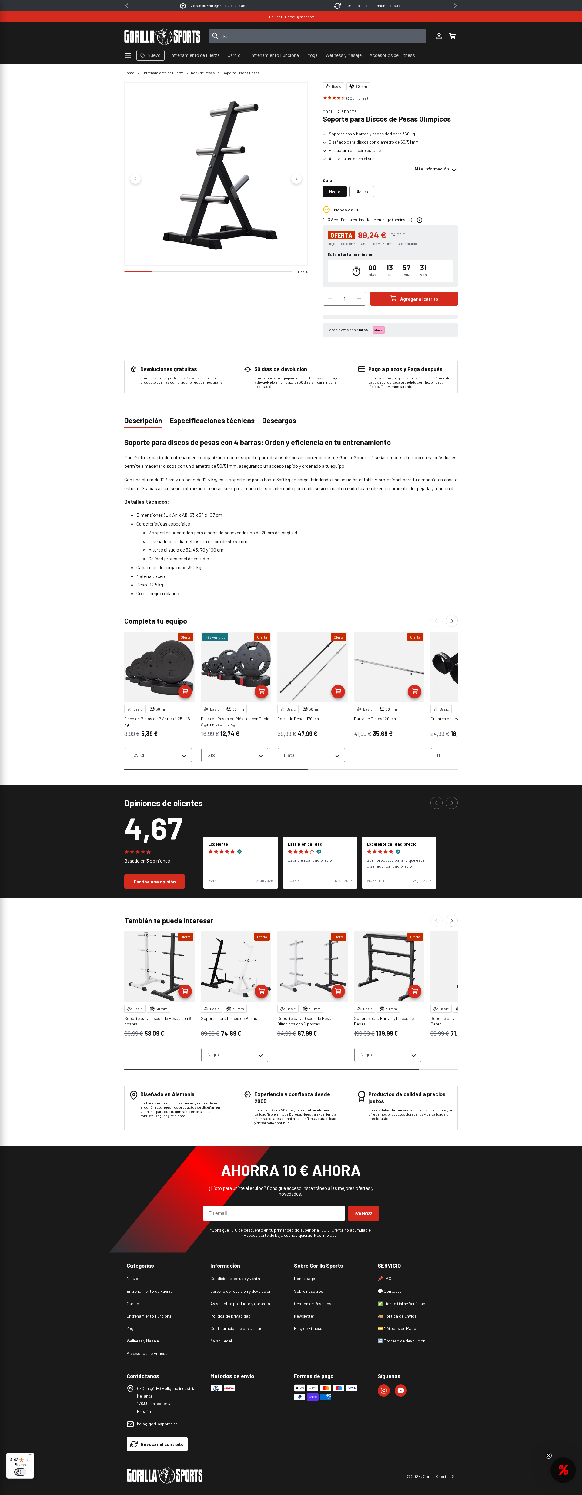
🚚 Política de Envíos (397, 1315)
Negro (334, 191)
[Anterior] (436, 621)
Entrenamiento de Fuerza (162, 73)
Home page (304, 1278)
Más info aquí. (326, 1235)
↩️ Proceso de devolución (401, 1340)
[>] (455, 5)
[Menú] (30, 1456)
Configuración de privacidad (236, 1328)
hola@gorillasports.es (157, 1423)
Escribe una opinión (155, 881)
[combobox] (317, 36)
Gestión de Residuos (312, 1303)
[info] (419, 220)
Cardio (133, 1303)
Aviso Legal (221, 1340)
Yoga (131, 1328)
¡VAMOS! (363, 1213)
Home (129, 73)
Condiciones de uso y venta (235, 1278)
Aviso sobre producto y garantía (240, 1303)
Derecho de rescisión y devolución (240, 1291)
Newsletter (304, 1315)
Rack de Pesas (203, 73)
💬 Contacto (390, 1291)
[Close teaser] (549, 1456)
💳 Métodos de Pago (397, 1328)
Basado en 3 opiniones (147, 860)
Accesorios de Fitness (147, 1353)
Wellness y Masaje (143, 1340)
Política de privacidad (230, 1315)
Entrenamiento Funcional (149, 1315)
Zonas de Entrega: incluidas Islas (218, 5)
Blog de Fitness (308, 1328)
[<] (126, 5)
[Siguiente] (452, 621)
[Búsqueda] (215, 36)
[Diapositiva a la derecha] (296, 178)
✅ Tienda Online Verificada (403, 1303)
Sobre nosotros (308, 1291)
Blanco (362, 191)
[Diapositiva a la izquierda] (135, 178)
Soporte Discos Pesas (240, 73)
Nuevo (132, 1278)
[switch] (20, 1472)
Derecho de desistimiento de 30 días (375, 5)
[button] (452, 36)
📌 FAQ (384, 1278)
